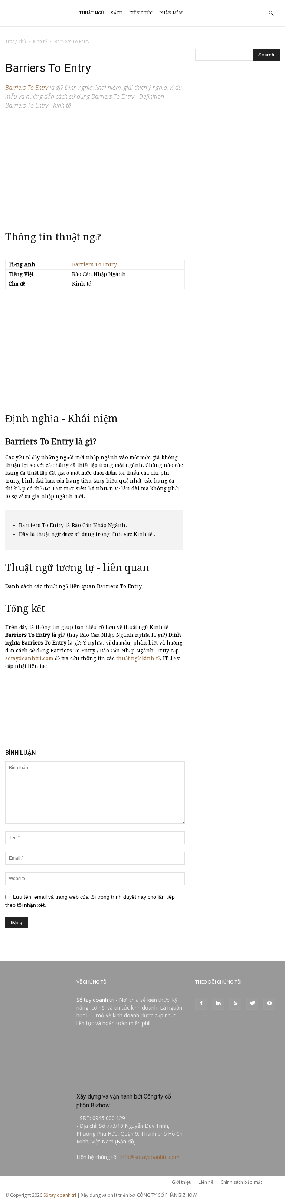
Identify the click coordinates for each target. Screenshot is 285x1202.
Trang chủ (15, 41)
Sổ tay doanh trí (95, 999)
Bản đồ (125, 1141)
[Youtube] (269, 1004)
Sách (116, 13)
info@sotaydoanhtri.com (150, 1156)
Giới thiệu (181, 1182)
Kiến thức (141, 13)
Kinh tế (40, 41)
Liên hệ (206, 1182)
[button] (271, 13)
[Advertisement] (95, 167)
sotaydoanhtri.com (29, 658)
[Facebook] (201, 1004)
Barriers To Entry (94, 264)
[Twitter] (252, 1004)
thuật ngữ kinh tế (138, 658)
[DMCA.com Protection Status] (130, 1080)
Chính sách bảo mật (241, 1182)
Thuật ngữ (91, 13)
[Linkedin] (218, 1004)
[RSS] (235, 1004)
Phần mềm (171, 13)
